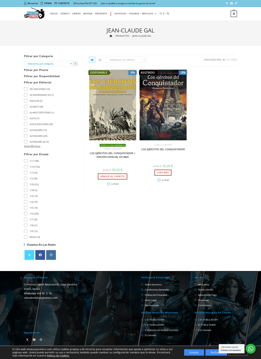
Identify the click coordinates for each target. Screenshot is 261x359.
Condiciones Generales (157, 289)
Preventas (203, 300)
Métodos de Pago (207, 295)
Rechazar (216, 352)
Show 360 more (32, 146)
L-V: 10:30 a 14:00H (154, 319)
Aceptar (194, 352)
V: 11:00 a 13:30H (207, 324)
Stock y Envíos (205, 289)
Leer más (163, 172)
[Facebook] (40, 255)
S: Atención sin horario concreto (161, 330)
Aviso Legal (151, 300)
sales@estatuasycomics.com (41, 297)
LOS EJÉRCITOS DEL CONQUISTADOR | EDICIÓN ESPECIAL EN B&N (112, 155)
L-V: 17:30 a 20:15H (208, 319)
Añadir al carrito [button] (112, 176)
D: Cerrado (150, 335)
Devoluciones (152, 305)
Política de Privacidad (156, 295)
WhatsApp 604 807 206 (85, 3)
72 (228, 59)
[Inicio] (111, 35)
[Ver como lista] (100, 60)
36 (223, 59)
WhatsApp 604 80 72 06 (38, 293)
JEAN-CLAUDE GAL (141, 35)
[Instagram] (51, 255)
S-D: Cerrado (204, 330)
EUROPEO (116, 148)
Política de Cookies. (58, 355)
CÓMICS (107, 148)
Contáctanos (205, 305)
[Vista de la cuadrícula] (92, 60)
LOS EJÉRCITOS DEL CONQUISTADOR (163, 149)
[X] (29, 255)
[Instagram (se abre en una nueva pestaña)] (235, 3)
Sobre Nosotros (153, 284)
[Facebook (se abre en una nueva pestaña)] (231, 3)
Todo (234, 59)
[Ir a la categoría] (75, 63)
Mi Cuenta (203, 284)
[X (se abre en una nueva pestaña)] (227, 3)
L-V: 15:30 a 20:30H (154, 324)
